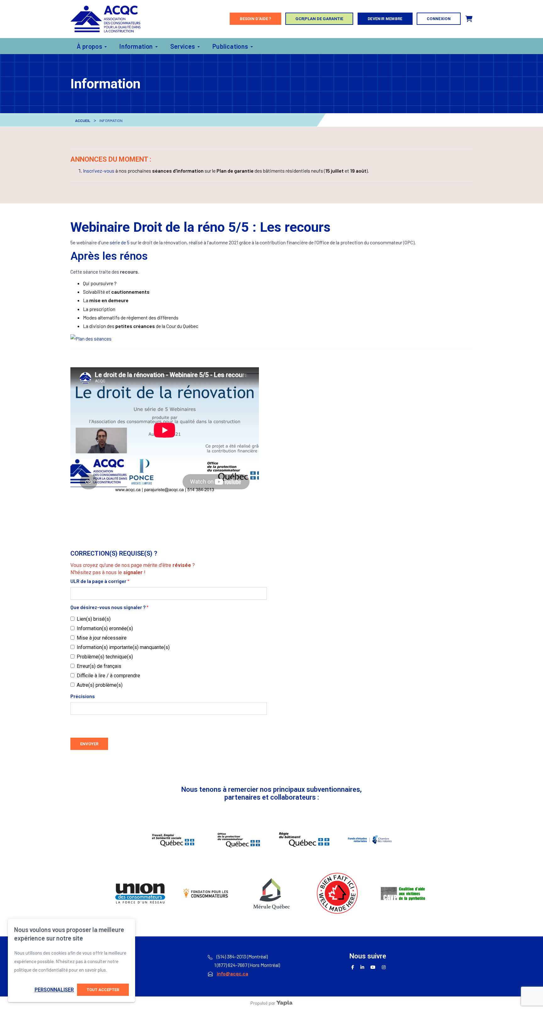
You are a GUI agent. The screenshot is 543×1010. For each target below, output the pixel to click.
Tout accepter (103, 989)
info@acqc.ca (232, 973)
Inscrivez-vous (98, 171)
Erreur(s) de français (99, 666)
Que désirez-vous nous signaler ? (109, 607)
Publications (230, 46)
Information (136, 46)
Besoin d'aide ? (255, 18)
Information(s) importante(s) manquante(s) (123, 647)
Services (182, 46)
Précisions (82, 696)
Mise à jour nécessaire (102, 638)
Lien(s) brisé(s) (94, 619)
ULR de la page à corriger (99, 581)
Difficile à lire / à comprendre (108, 676)
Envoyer (89, 743)
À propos (89, 46)
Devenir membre (385, 18)
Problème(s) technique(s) (105, 657)
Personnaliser (54, 990)
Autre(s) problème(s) (100, 685)
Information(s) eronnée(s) (105, 628)
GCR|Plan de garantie (319, 18)
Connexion (439, 18)
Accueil (82, 120)
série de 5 (119, 242)
